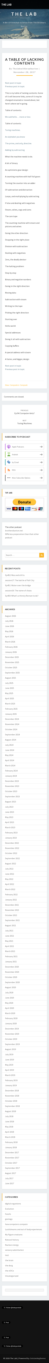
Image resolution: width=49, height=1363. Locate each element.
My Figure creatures (13, 1234)
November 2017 (12, 1157)
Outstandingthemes (38, 1358)
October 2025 (11, 667)
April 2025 (9, 698)
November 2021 (12, 910)
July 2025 (9, 683)
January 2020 (11, 1023)
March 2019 (10, 1075)
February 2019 (11, 1080)
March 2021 (10, 951)
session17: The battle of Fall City (19, 580)
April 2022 (9, 884)
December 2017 (12, 1152)
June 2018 (9, 1121)
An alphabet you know (15, 136)
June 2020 (9, 997)
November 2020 (12, 972)
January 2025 (11, 714)
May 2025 (9, 693)
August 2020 (10, 987)
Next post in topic (13, 83)
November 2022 (12, 848)
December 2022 (12, 843)
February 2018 (11, 1142)
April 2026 (9, 636)
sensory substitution (14, 1250)
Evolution (9, 1208)
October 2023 (11, 791)
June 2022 (9, 874)
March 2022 (10, 889)
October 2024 (11, 729)
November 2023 (12, 786)
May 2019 (9, 1064)
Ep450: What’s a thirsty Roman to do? (21, 595)
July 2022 (9, 868)
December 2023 (12, 781)
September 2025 (12, 672)
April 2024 (9, 760)
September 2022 (12, 858)
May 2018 (9, 1126)
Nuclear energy (12, 1245)
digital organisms (13, 1203)
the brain (9, 1260)
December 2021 (12, 905)
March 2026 (10, 641)
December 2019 (12, 1028)
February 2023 (11, 832)
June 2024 (9, 750)
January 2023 (11, 837)
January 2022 (11, 899)
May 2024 (9, 755)
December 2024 (12, 719)
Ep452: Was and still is (15, 575)
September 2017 (12, 1168)
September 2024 (12, 734)
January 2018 (11, 1147)
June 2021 (9, 935)
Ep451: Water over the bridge (18, 585)
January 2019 (11, 1085)
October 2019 (11, 1039)
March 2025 (10, 703)
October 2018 (11, 1101)
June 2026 (9, 626)
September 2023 (12, 796)
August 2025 (10, 678)
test (7, 1255)
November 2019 (12, 1034)
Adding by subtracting (15, 150)
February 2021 (11, 956)
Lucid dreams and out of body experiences (23, 1229)
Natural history (12, 1239)
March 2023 (10, 827)
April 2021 (9, 946)
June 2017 (9, 1183)
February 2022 (11, 894)
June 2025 (9, 688)
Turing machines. (12, 130)
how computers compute (16, 385)
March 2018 (10, 1137)
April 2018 (9, 1132)
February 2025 (11, 708)
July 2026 (9, 621)
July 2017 (9, 1178)
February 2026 (11, 647)
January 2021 (11, 961)
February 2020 (11, 1018)
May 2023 (9, 817)
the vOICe (9, 1270)
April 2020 (9, 1008)
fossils (8, 1214)
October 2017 (11, 1162)
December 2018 (12, 1090)
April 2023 (9, 822)
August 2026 (10, 616)
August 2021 (10, 925)
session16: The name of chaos (18, 590)
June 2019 (9, 1059)
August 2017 (10, 1173)
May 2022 (9, 879)
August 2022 (10, 863)
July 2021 (9, 930)
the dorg (9, 1265)
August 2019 (10, 1049)
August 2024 (10, 739)
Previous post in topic (15, 86)
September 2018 (12, 1106)
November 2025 (12, 662)
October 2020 (11, 977)
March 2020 (10, 1013)
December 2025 (12, 657)
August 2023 (10, 801)
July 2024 (9, 745)
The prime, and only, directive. (18, 143)
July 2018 (9, 1116)
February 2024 (11, 770)
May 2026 (9, 631)
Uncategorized (11, 1276)
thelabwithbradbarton (25, 68)
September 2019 (12, 1044)
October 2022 (11, 853)
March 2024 (10, 765)
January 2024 (11, 776)
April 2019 (9, 1070)
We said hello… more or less (17, 117)
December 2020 (12, 966)
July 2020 (9, 992)
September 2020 (12, 982)
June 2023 (9, 812)
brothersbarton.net (14, 530)
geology (8, 1219)
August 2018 (10, 1111)
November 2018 (12, 1095)
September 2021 (12, 920)
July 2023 (9, 806)
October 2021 (11, 915)
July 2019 (9, 1054)
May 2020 (9, 1003)
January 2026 (11, 652)
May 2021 (9, 941)
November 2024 (12, 724)
